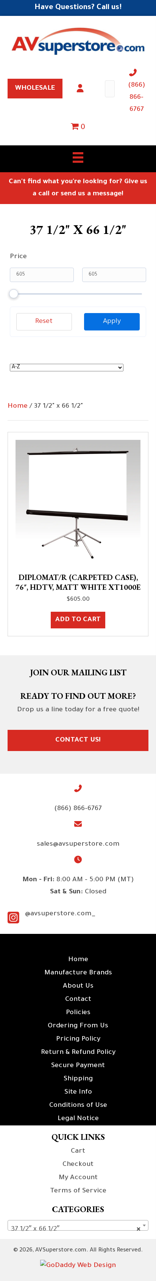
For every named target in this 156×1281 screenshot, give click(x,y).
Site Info (78, 1092)
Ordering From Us (78, 1026)
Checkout (78, 1165)
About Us (78, 986)
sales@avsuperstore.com (78, 844)
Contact (78, 1000)
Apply (112, 322)
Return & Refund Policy (78, 1053)
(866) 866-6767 (136, 98)
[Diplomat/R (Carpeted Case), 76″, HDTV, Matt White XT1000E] (78, 502)
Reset (44, 322)
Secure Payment (78, 1066)
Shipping (78, 1079)
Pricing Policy (78, 1039)
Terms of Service (78, 1191)
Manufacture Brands (78, 973)
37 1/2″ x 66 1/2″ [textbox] (75, 1229)
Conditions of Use (78, 1106)
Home (18, 406)
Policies (78, 1013)
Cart (78, 1151)
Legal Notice (78, 1119)
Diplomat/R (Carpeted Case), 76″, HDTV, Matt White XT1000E (78, 582)
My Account (78, 1178)
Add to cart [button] (78, 620)
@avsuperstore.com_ (60, 914)
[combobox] (78, 1225)
